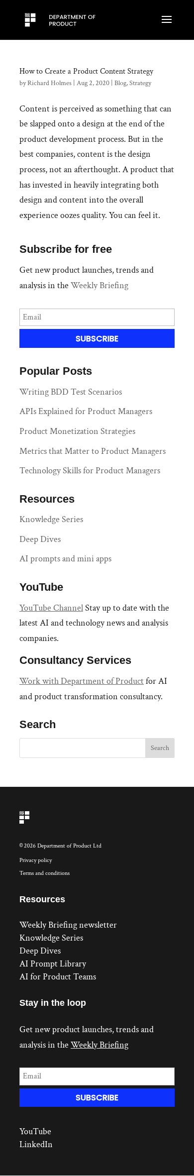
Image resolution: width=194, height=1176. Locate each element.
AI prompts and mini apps (65, 558)
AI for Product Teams (57, 976)
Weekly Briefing (99, 285)
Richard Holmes (49, 83)
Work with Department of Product (81, 681)
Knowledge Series (51, 519)
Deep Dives (40, 539)
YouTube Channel (51, 608)
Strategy (140, 83)
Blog (120, 83)
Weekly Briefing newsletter (68, 925)
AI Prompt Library (52, 963)
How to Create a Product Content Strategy (86, 71)
